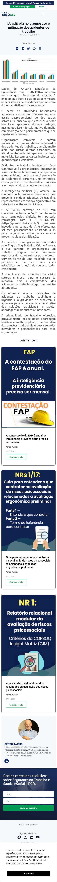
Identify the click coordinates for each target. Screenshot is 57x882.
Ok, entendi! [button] (28, 873)
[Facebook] (19, 837)
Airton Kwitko (13, 744)
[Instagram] (25, 837)
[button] (43, 14)
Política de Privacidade (28, 824)
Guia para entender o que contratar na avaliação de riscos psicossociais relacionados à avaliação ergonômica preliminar (28, 562)
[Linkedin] (32, 837)
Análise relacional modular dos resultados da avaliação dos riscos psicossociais (27, 687)
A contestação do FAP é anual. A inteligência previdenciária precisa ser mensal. (27, 439)
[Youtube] (38, 837)
